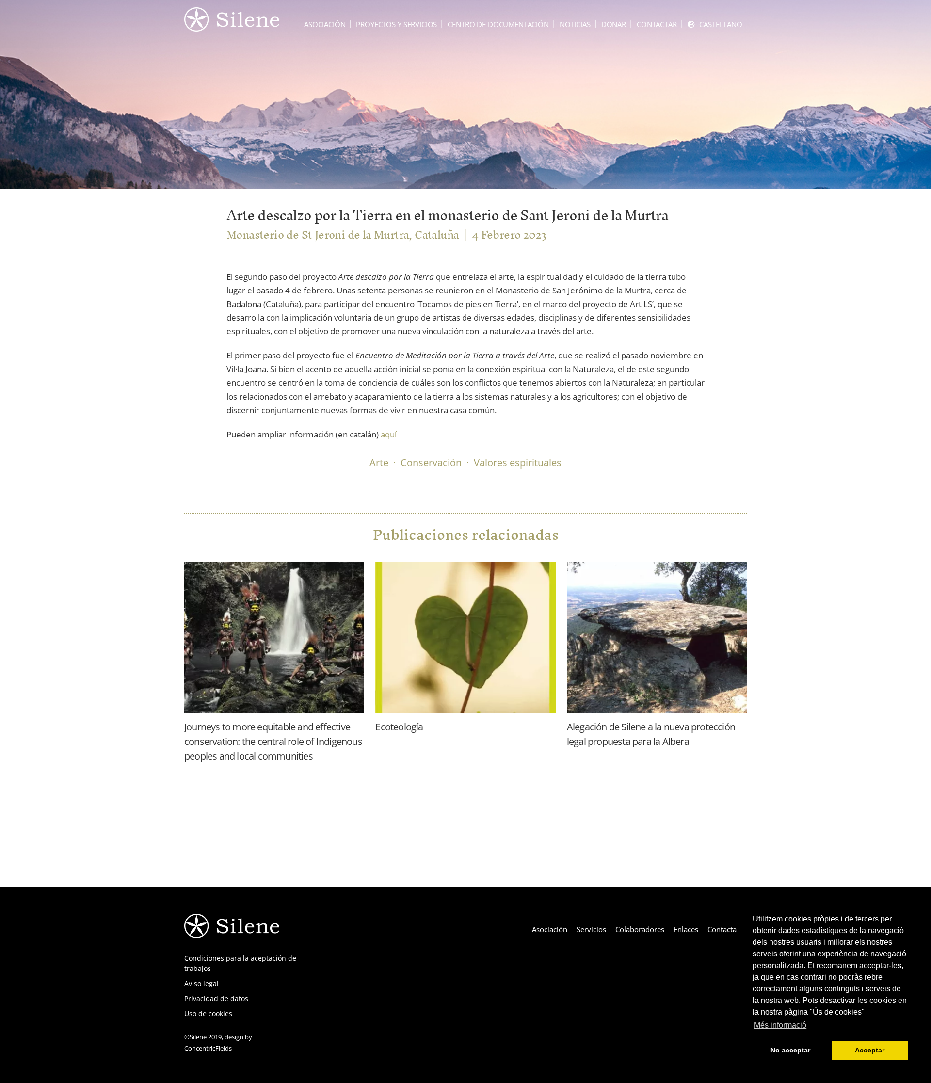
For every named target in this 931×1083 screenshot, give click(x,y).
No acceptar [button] (790, 1050)
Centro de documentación (498, 24)
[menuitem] (715, 24)
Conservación (431, 462)
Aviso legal (201, 983)
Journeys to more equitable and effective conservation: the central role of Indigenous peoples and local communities (273, 741)
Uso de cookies (208, 1013)
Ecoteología (399, 726)
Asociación (325, 24)
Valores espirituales (518, 462)
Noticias (575, 24)
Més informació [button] (780, 1025)
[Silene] (231, 26)
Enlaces (686, 929)
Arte (378, 462)
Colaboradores (639, 929)
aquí (388, 434)
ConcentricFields (208, 1048)
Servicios (591, 929)
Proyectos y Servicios (396, 24)
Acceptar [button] (869, 1050)
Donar (613, 24)
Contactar (657, 24)
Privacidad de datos (216, 998)
